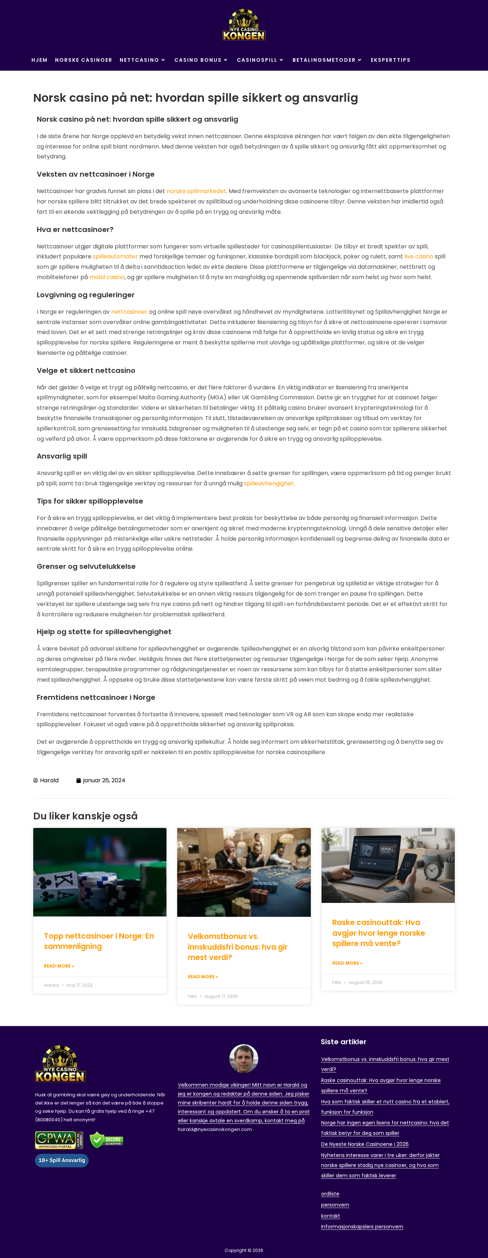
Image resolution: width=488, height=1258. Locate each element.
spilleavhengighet (269, 483)
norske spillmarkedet (196, 191)
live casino (418, 256)
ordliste (330, 1193)
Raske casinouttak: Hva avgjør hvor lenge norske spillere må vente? (378, 933)
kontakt (330, 1215)
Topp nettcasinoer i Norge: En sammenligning (99, 941)
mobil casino (107, 277)
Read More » (59, 966)
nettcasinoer (129, 312)
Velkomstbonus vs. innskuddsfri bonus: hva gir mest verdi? (238, 947)
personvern (335, 1204)
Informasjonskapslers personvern (362, 1226)
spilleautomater (115, 256)
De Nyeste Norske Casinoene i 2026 (365, 1144)
